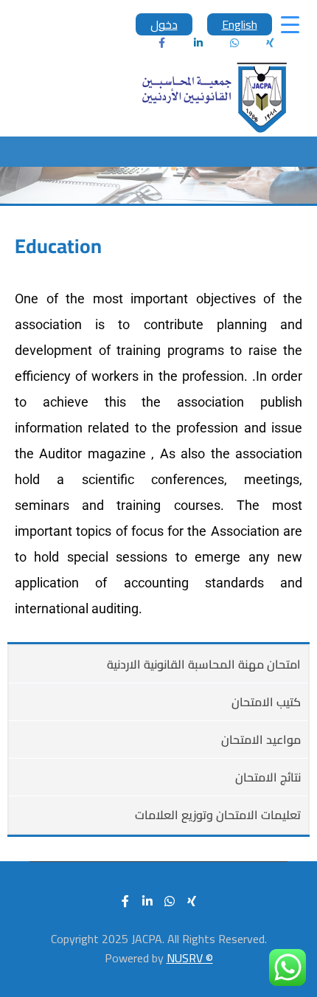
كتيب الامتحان (266, 702)
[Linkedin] (198, 42)
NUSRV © (190, 958)
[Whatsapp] (234, 42)
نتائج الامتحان (268, 777)
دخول (164, 24)
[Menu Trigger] (290, 24)
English (239, 24)
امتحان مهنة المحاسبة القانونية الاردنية (204, 664)
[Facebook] (162, 42)
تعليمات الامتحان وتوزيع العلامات (218, 815)
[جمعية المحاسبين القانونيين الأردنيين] (214, 97)
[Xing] (191, 901)
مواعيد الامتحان (261, 739)
